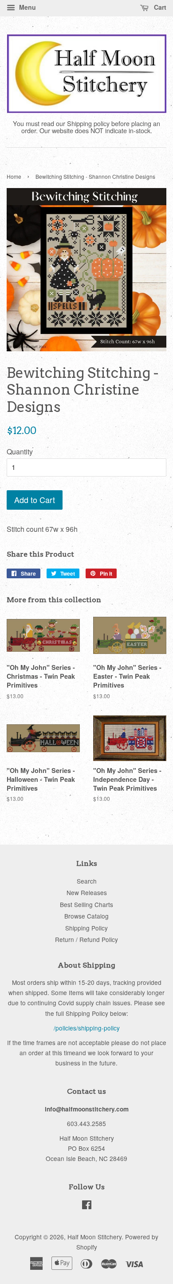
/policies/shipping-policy (87, 1027)
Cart (159, 7)
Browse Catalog (86, 915)
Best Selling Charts (86, 904)
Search (87, 881)
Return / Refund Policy (86, 939)
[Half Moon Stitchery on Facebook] (87, 1206)
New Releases (87, 892)
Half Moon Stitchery (94, 1236)
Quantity (20, 451)
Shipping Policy (86, 927)
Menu (26, 7)
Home (14, 176)
